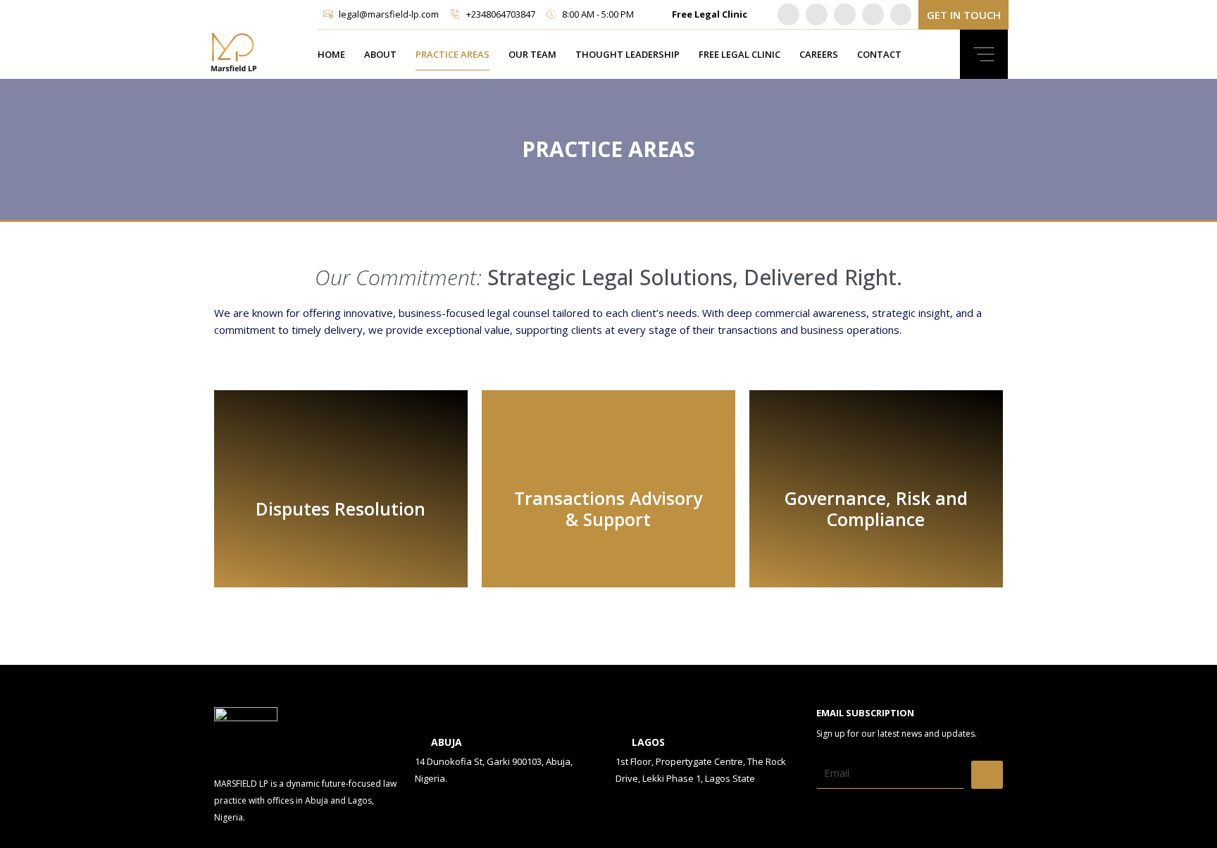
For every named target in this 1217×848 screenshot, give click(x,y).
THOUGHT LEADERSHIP (627, 54)
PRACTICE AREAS (452, 54)
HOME (331, 54)
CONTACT (879, 54)
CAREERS (818, 54)
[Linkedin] (788, 14)
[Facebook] (901, 14)
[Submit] (987, 775)
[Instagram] (845, 14)
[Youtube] (873, 14)
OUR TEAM (532, 54)
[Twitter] (817, 14)
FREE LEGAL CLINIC (739, 54)
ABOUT (380, 54)
